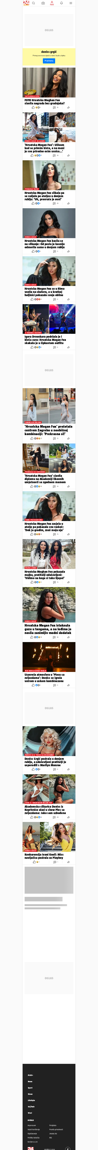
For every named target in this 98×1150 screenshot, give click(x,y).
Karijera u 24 (32, 1142)
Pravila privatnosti (56, 1129)
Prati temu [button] (49, 61)
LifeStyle (31, 1100)
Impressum (32, 1125)
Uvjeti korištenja (34, 1129)
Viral (30, 1113)
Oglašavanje (32, 1134)
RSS (50, 1138)
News (30, 1081)
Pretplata (52, 1125)
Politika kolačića (34, 1138)
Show (30, 1094)
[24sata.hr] (26, 3)
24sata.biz (53, 1134)
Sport (30, 1088)
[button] (33, 3)
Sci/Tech (31, 1107)
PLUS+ (30, 1075)
